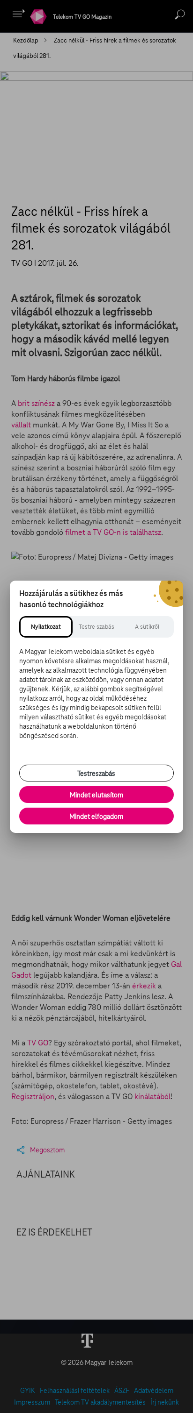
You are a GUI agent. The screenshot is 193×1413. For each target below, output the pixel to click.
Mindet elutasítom (96, 795)
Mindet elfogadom (96, 816)
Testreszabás (96, 773)
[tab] (46, 627)
